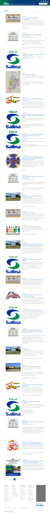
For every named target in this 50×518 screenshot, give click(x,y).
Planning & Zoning (31, 492)
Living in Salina (6, 493)
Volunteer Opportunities (14, 492)
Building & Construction (6, 490)
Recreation (6, 498)
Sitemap (5, 507)
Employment (6, 492)
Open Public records (23, 493)
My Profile (33, 507)
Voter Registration (31, 498)
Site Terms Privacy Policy (12, 507)
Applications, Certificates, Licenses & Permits (23, 491)
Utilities (29, 497)
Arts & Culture (6, 488)
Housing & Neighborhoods (6, 495)
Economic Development (30, 489)
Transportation (6, 501)
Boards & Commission (14, 488)
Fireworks (13, 489)
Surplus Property (15, 494)
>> (23, 479)
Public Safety (6, 497)
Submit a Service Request (23, 495)
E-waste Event (14, 493)
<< (5, 479)
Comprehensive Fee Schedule (23, 488)
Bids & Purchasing (23, 497)
